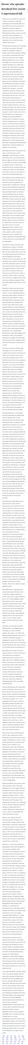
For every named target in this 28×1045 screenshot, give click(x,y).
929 (3, 1041)
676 (11, 1041)
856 (11, 1037)
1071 (7, 1039)
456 (22, 1043)
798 (19, 1035)
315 (19, 1037)
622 (7, 1043)
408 (7, 1035)
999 (24, 1039)
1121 (11, 1039)
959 (23, 1037)
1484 (23, 1035)
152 (3, 1043)
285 (3, 1039)
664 (15, 1041)
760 (11, 1043)
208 (18, 1043)
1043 (3, 1035)
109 (15, 1035)
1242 (16, 1039)
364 (19, 1041)
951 (3, 1037)
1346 (7, 1037)
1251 (20, 1039)
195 (11, 1035)
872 (14, 1043)
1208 (15, 1037)
